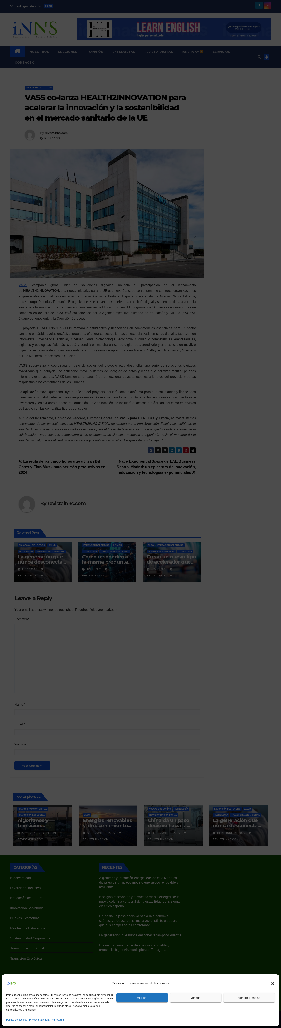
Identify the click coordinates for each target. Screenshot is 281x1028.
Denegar (195, 997)
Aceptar (142, 997)
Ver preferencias (249, 997)
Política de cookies (16, 1019)
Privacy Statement (39, 1019)
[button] (273, 983)
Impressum (57, 1019)
